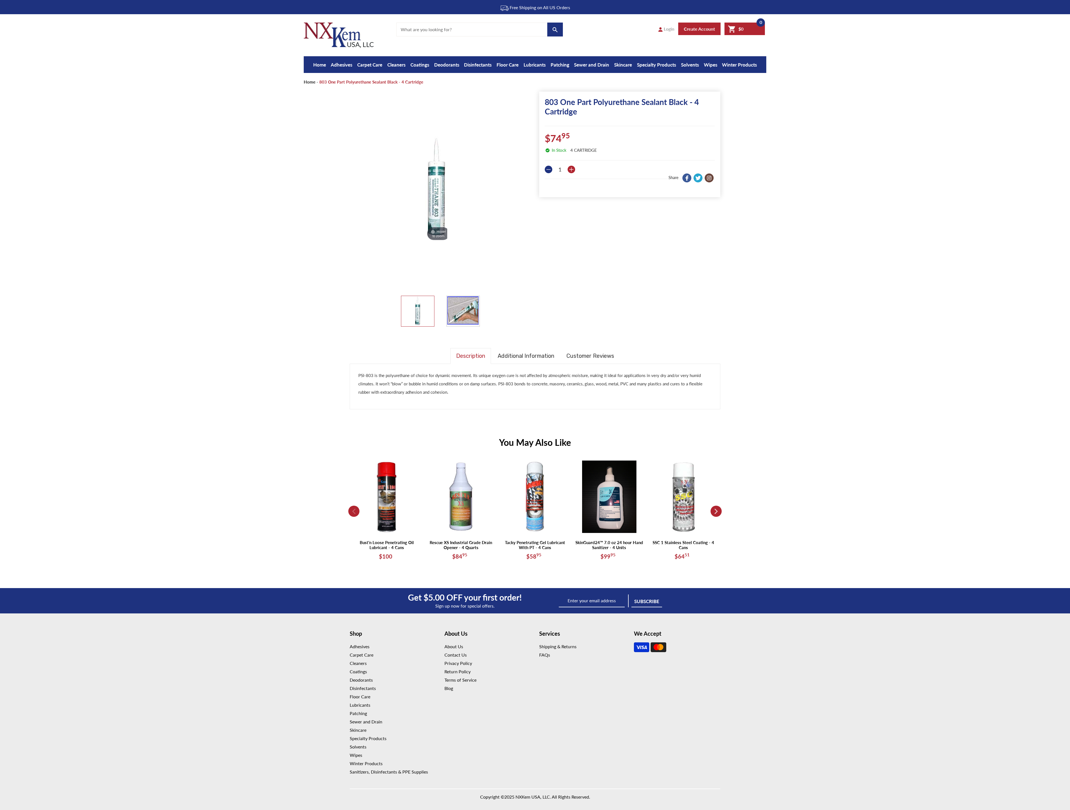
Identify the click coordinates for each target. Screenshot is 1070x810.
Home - (311, 81)
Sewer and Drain (591, 65)
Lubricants (535, 65)
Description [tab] (470, 356)
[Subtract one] (548, 169)
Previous (353, 511)
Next (716, 511)
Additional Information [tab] (526, 356)
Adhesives (341, 65)
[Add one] (571, 169)
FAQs (544, 654)
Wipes (710, 65)
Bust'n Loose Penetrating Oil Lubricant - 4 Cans (387, 545)
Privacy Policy (458, 663)
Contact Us (455, 654)
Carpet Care (369, 65)
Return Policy (457, 671)
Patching (560, 65)
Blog (448, 688)
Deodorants (446, 65)
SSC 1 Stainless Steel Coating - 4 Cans (683, 545)
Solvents (690, 65)
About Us (453, 646)
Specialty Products (656, 65)
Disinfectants (478, 65)
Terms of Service (460, 679)
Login (668, 28)
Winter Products (739, 65)
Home (319, 65)
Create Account (699, 28)
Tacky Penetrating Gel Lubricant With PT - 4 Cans (535, 545)
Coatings (419, 65)
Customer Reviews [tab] (590, 356)
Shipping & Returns (558, 646)
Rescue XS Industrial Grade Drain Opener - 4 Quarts (461, 545)
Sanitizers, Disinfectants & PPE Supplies (389, 771)
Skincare (623, 65)
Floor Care (508, 65)
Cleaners (396, 65)
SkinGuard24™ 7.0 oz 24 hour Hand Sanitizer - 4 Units (609, 545)
